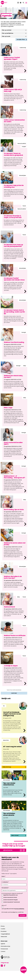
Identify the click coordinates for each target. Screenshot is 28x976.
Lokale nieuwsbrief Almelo (10, 897)
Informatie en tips (5, 946)
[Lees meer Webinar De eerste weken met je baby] (14, 546)
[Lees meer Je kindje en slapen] (14, 670)
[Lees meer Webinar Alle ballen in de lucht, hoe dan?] (14, 578)
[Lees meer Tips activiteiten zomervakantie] (14, 817)
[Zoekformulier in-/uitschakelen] (23, 3)
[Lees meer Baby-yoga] (14, 411)
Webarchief (4, 936)
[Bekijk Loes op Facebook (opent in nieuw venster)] (24, 850)
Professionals (4, 948)
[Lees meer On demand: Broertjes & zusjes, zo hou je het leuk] (14, 216)
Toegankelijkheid (5, 934)
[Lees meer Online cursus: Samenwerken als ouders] (14, 123)
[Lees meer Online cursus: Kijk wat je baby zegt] (14, 91)
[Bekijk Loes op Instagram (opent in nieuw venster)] (21, 850)
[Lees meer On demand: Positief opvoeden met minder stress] (14, 280)
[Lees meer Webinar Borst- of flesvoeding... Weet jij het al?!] (14, 479)
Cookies (3, 928)
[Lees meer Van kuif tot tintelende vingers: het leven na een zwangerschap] (14, 718)
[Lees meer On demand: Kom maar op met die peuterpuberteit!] (14, 248)
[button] (18, 3)
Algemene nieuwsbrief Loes (10, 895)
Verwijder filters (21, 39)
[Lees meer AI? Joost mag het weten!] (14, 751)
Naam (4, 876)
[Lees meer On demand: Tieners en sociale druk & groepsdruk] (14, 155)
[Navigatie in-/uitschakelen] (26, 3)
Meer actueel (14, 835)
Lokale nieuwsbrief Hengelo (10, 899)
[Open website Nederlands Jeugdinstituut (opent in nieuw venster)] (14, 957)
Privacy (3, 926)
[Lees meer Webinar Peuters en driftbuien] (14, 637)
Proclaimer (3, 931)
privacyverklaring (19, 908)
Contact (3, 951)
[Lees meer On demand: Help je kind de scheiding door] (14, 187)
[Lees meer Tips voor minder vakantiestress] (14, 784)
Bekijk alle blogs (7, 767)
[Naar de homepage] (1, 6)
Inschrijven (22, 915)
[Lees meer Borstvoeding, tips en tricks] (14, 513)
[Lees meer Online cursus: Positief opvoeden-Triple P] (14, 60)
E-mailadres (5, 882)
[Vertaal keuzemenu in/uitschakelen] (21, 3)
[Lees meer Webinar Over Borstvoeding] (14, 345)
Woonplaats (5, 887)
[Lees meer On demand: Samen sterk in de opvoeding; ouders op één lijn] (14, 312)
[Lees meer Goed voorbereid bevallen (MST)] (14, 445)
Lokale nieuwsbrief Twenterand (11, 902)
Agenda (3, 943)
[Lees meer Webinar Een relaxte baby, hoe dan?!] (14, 378)
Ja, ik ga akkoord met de (13, 908)
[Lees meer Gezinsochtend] (14, 607)
